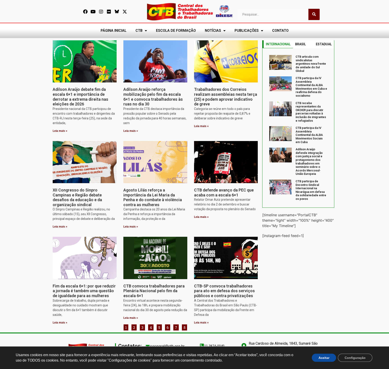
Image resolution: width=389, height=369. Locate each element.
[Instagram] (101, 11)
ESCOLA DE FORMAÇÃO (176, 30)
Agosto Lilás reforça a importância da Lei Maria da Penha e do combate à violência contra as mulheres (152, 197)
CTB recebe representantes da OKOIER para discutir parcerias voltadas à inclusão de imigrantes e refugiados (311, 111)
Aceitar (324, 358)
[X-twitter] (124, 11)
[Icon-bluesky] (116, 11)
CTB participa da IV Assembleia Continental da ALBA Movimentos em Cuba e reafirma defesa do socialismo (311, 86)
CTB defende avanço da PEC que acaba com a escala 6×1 (224, 192)
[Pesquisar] (314, 14)
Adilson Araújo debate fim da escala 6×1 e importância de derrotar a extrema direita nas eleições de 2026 (80, 96)
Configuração (355, 358)
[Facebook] (85, 11)
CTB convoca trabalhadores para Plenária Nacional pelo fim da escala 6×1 (154, 291)
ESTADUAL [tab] (324, 44)
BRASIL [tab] (300, 44)
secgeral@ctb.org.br (167, 346)
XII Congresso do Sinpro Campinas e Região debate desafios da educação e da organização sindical (77, 197)
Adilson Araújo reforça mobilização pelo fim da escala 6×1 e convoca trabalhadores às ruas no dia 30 (153, 96)
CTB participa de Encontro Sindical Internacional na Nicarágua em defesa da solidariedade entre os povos (311, 190)
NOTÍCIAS (213, 30)
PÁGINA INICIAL (114, 30)
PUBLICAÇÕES (247, 30)
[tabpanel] (298, 127)
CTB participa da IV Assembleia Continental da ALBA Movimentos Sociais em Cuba (309, 135)
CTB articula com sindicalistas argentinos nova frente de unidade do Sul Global (311, 63)
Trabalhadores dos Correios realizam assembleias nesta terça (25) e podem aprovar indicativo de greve (225, 96)
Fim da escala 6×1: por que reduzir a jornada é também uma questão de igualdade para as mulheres (84, 291)
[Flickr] (109, 11)
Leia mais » (60, 130)
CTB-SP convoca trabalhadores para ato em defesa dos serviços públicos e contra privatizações (224, 291)
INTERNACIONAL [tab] (278, 44)
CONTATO (280, 30)
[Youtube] (93, 11)
